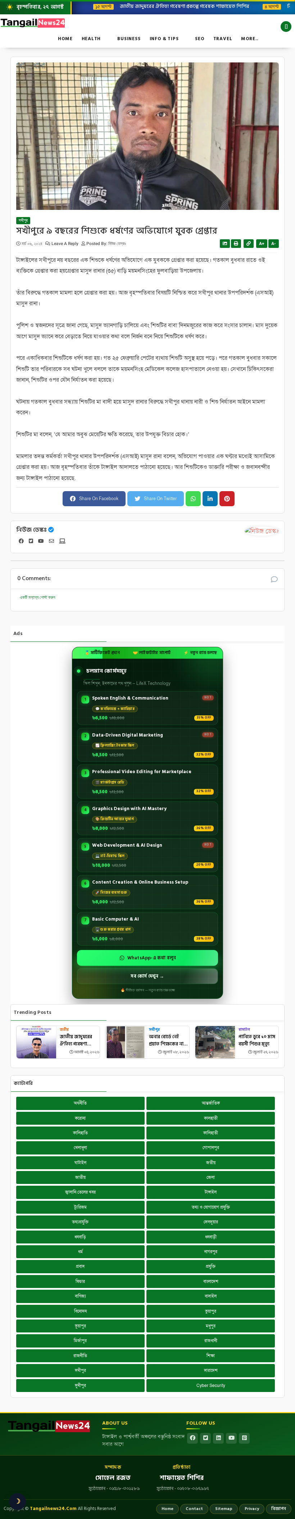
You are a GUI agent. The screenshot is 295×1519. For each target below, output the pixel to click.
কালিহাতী (210, 1133)
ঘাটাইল (80, 1163)
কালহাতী (211, 1118)
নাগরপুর (210, 1252)
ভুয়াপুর (210, 1311)
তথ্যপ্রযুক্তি (80, 1222)
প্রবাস (80, 1266)
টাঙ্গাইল (211, 1192)
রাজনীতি (80, 1356)
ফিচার (80, 1281)
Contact (194, 1508)
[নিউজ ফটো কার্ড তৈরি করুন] (225, 243)
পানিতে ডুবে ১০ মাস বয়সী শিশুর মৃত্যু (257, 1041)
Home (65, 39)
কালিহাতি (80, 1133)
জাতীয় (80, 1177)
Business (128, 39)
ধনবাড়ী (211, 1237)
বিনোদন (80, 1311)
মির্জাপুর (80, 1341)
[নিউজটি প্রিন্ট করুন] (236, 243)
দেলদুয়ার (211, 1222)
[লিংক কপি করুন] (249, 243)
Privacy (252, 1508)
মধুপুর (210, 1326)
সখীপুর (23, 220)
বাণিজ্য (80, 1296)
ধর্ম (80, 1252)
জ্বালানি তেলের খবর (80, 1192)
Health (91, 39)
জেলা (210, 1177)
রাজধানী (210, 1341)
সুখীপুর (80, 1385)
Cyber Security (210, 1385)
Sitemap (223, 1508)
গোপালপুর (211, 1148)
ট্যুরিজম (80, 1207)
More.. (250, 39)
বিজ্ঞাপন (278, 1508)
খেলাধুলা (80, 1148)
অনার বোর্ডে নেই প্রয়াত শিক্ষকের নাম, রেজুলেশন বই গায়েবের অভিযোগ (168, 1041)
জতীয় (64, 1030)
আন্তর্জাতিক (211, 1103)
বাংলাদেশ (210, 1281)
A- (273, 243)
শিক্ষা (210, 1356)
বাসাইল (244, 1030)
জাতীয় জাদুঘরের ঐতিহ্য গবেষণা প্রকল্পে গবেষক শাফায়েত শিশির (179, 6)
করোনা (80, 1118)
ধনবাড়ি (80, 1237)
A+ (261, 243)
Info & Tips (164, 39)
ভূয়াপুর (80, 1326)
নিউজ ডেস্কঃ (31, 530)
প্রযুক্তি (210, 1266)
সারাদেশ (211, 1370)
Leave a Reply (65, 243)
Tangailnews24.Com (53, 1509)
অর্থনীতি (80, 1103)
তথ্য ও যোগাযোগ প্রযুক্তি (211, 1207)
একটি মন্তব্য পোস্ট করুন (37, 597)
